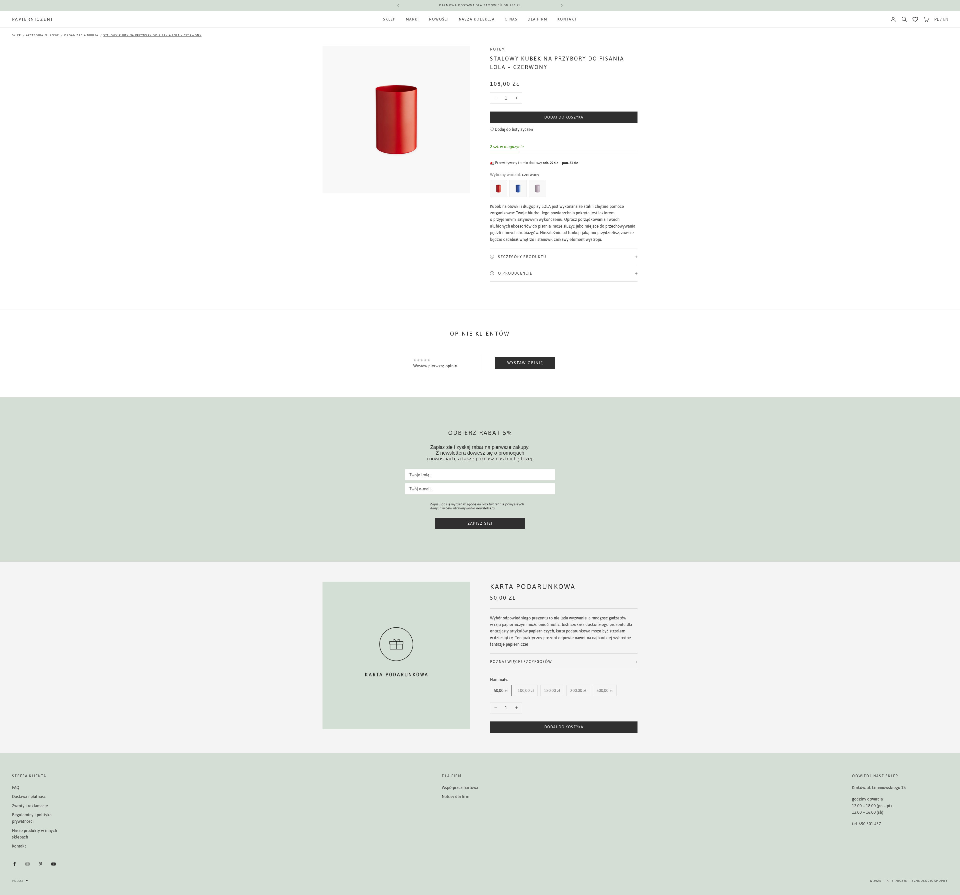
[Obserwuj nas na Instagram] (27, 863)
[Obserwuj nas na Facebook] (14, 863)
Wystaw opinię (525, 363)
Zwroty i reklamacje (30, 805)
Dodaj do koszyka (563, 117)
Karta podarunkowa (533, 586)
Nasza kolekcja (476, 19)
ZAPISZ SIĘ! (480, 523)
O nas (511, 19)
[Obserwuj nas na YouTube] (53, 863)
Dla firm (537, 19)
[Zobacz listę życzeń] (915, 19)
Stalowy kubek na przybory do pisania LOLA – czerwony (152, 35)
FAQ (15, 787)
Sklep (389, 19)
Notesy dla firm (455, 796)
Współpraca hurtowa (460, 787)
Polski (17, 880)
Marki (412, 19)
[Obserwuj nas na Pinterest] (40, 863)
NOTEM (497, 49)
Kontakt (567, 19)
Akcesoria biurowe (42, 35)
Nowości (439, 19)
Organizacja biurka (81, 35)
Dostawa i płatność (29, 796)
